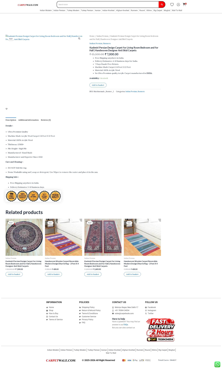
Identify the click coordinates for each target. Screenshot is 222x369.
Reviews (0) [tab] (46, 120)
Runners (107, 43)
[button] (79, 38)
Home (92, 36)
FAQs (126, 325)
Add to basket (98, 85)
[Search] (162, 4)
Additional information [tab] (28, 120)
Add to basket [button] (14, 274)
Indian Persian (102, 36)
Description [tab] (11, 120)
